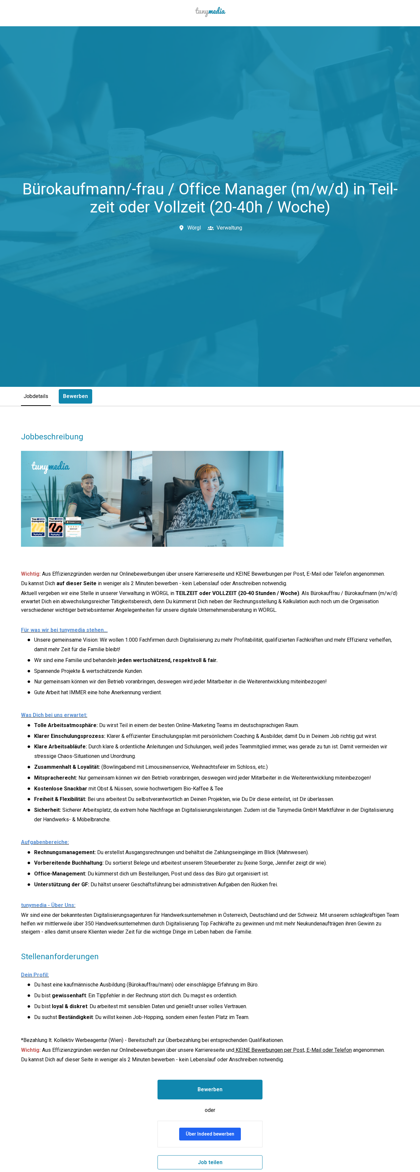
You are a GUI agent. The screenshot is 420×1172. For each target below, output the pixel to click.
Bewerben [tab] (75, 396)
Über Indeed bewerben (210, 1134)
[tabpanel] (210, 800)
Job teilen (210, 1162)
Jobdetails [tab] (36, 396)
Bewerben (210, 1089)
